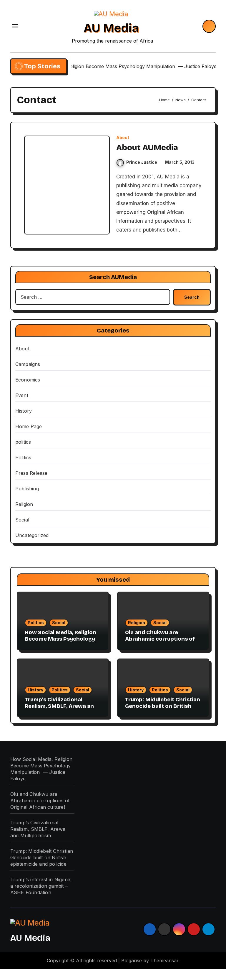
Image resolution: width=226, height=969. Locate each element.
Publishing (27, 489)
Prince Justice (141, 162)
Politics (23, 457)
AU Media (111, 28)
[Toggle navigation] (15, 26)
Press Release (31, 473)
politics (23, 442)
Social (22, 520)
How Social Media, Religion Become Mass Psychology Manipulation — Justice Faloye (60, 642)
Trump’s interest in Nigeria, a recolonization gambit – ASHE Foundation (41, 886)
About (122, 138)
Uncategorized (32, 535)
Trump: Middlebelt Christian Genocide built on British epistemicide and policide (162, 705)
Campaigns (27, 364)
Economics (27, 380)
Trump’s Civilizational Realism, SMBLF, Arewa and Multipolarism (61, 705)
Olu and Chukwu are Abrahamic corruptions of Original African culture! (160, 638)
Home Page (28, 426)
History (23, 411)
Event (21, 395)
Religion (24, 504)
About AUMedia (147, 147)
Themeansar (164, 960)
